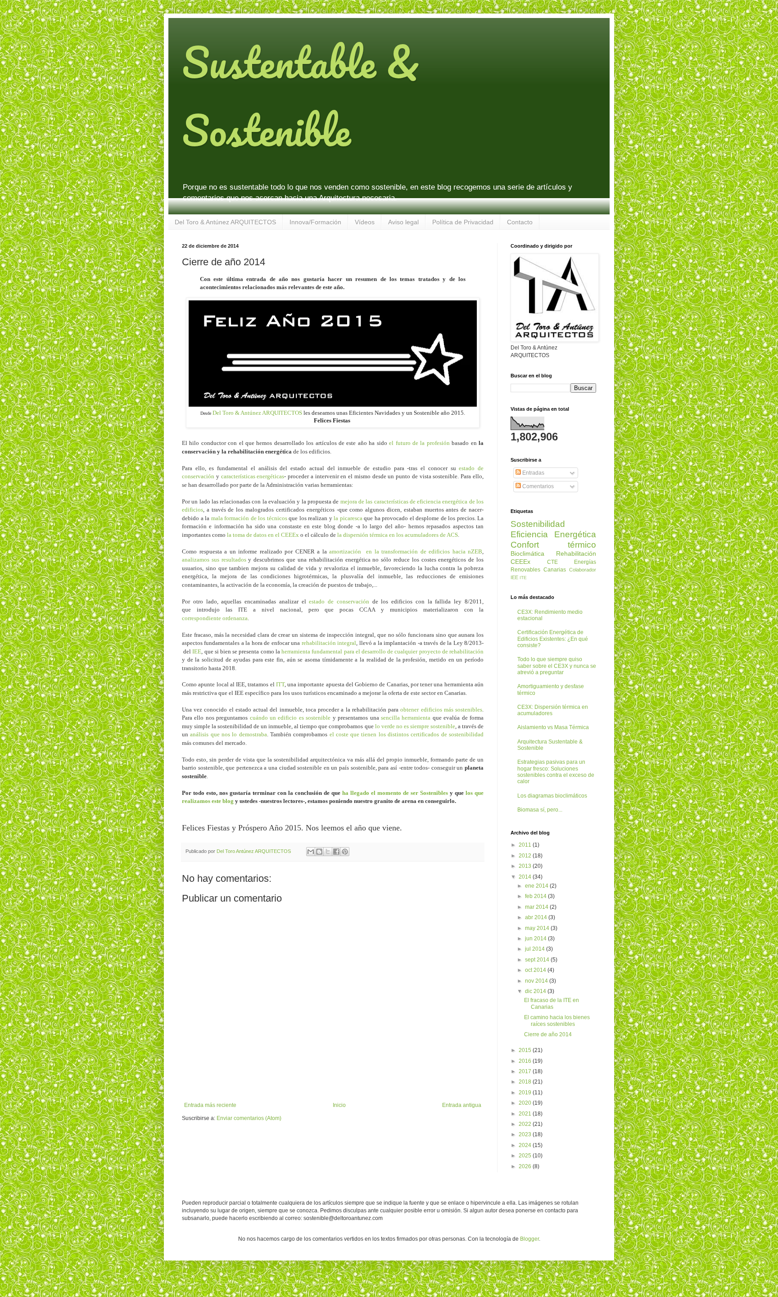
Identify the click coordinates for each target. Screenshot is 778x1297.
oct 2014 (536, 970)
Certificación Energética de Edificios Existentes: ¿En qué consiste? (552, 638)
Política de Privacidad (462, 222)
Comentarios (537, 486)
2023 (526, 1134)
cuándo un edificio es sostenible (290, 717)
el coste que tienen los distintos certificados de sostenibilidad (407, 734)
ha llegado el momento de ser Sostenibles (395, 792)
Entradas (532, 473)
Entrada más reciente (210, 1105)
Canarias (554, 570)
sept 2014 (538, 960)
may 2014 (538, 928)
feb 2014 (536, 896)
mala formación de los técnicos (249, 518)
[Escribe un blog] (319, 851)
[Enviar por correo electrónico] (310, 851)
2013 (526, 866)
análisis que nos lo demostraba (228, 734)
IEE (196, 651)
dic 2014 (536, 991)
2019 (526, 1092)
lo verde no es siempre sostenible (415, 726)
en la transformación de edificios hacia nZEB (423, 551)
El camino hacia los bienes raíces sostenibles (557, 1020)
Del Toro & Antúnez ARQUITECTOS (225, 222)
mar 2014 (537, 907)
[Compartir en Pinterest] (344, 851)
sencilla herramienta (405, 717)
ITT (280, 684)
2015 (526, 1050)
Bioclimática (527, 553)
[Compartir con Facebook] (336, 851)
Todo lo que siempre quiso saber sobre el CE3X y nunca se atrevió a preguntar (556, 666)
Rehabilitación (576, 553)
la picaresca (348, 518)
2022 (526, 1124)
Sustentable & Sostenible (300, 96)
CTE (552, 562)
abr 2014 (536, 917)
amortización (346, 551)
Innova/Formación (315, 222)
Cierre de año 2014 (548, 1034)
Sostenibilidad (538, 524)
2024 (526, 1145)
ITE (523, 577)
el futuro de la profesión (419, 443)
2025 (526, 1155)
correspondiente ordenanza (215, 618)
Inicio (339, 1105)
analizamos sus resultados (214, 559)
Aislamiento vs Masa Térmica (553, 727)
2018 (526, 1082)
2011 (526, 845)
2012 (526, 856)
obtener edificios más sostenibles (441, 709)
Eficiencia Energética (553, 534)
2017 (526, 1071)
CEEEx (520, 561)
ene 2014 (537, 886)
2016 (526, 1061)
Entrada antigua (461, 1105)
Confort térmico (553, 544)
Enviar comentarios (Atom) (249, 1118)
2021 (526, 1114)
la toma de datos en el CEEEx (263, 534)
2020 (526, 1103)
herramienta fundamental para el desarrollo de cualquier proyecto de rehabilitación (382, 651)
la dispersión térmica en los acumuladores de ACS (397, 534)
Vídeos (365, 222)
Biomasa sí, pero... (539, 810)
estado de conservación (339, 601)
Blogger (529, 1239)
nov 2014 (537, 981)
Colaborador (582, 569)
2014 (526, 877)
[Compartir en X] (327, 851)
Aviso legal (403, 222)
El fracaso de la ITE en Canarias (551, 1003)
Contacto (520, 222)
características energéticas (253, 476)
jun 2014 (536, 938)
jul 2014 (535, 949)
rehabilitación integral (329, 642)
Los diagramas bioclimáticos (552, 796)
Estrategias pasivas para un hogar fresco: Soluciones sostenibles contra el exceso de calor (555, 772)
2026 (526, 1166)
